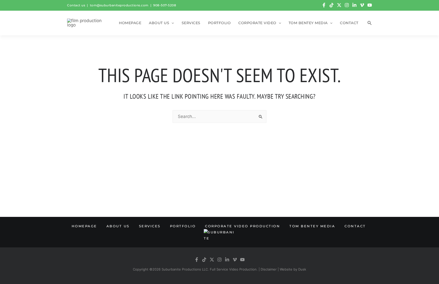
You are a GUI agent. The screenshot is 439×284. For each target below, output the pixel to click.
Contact (349, 23)
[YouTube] (369, 5)
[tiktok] (331, 5)
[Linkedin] (354, 5)
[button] (171, 23)
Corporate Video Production (242, 226)
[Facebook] (324, 5)
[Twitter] (339, 5)
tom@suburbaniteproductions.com (119, 5)
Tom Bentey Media (308, 23)
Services (191, 23)
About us (159, 23)
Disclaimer (269, 269)
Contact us (76, 5)
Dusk (302, 269)
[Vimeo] (362, 5)
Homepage (130, 23)
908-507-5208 (164, 5)
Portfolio (219, 23)
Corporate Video (257, 23)
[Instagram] (346, 5)
